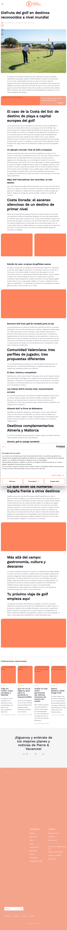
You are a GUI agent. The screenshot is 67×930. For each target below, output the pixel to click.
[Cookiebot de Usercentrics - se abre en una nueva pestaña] (57, 447)
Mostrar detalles (57, 475)
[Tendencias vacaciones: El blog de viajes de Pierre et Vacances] (33, 4)
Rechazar (12, 481)
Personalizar (32, 481)
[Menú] (2, 4)
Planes (33, 22)
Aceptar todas (54, 481)
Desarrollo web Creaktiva (33, 923)
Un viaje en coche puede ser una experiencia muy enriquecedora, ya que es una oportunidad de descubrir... (8, 700)
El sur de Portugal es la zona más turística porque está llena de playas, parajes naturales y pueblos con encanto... (25, 700)
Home (28, 22)
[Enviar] (21, 908)
